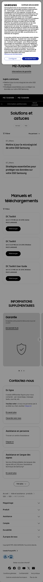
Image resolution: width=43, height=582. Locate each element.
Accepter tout (30, 58)
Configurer (13, 59)
